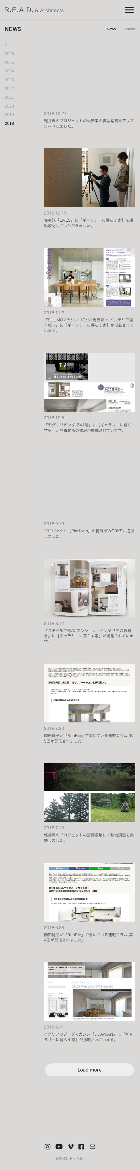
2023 (9, 80)
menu (129, 10)
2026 (9, 54)
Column (129, 29)
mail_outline (92, 1147)
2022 (9, 88)
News (111, 29)
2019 (9, 114)
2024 (9, 71)
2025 (9, 62)
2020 (9, 106)
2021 (9, 97)
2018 (9, 123)
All (7, 45)
